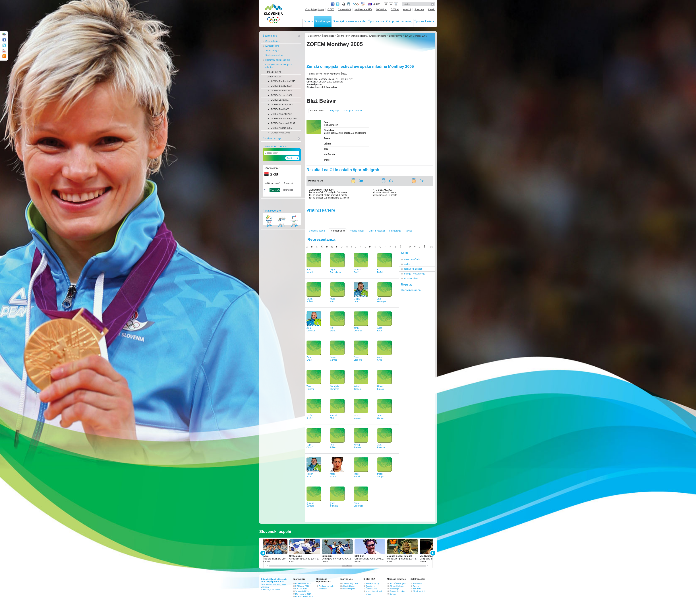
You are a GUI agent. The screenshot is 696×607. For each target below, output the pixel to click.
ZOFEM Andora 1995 (281, 128)
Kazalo (431, 9)
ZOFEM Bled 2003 (280, 109)
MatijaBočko (309, 300)
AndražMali (333, 417)
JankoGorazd (333, 358)
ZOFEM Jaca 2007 (280, 100)
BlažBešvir (380, 271)
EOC (362, 4)
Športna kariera (424, 21)
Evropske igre (272, 46)
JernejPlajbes (357, 446)
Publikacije (394, 589)
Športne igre (323, 21)
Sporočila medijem (397, 583)
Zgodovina (370, 586)
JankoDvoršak (358, 329)
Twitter (337, 4)
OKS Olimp (381, 9)
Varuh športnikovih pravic (374, 592)
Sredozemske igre (274, 55)
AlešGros (379, 358)
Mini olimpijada (348, 589)
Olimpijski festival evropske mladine (278, 66)
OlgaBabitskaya (335, 271)
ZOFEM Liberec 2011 (281, 90)
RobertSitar (309, 475)
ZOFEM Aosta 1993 (280, 132)
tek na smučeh (411, 278)
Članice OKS (344, 9)
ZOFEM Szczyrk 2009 (281, 95)
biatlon (407, 264)
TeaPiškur (333, 446)
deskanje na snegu (413, 269)
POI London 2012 (303, 583)
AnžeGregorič (358, 358)
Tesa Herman (310, 387)
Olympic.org (356, 4)
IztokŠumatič (334, 504)
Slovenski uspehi (316, 231)
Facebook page (333, 4)
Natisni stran (396, 4)
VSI (431, 246)
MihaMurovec (358, 417)
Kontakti (407, 9)
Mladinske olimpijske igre (277, 60)
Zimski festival (274, 76)
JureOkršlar (380, 417)
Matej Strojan (380, 475)
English (376, 4)
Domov (308, 21)
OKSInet (395, 9)
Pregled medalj (356, 231)
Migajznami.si (419, 591)
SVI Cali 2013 (301, 589)
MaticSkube (333, 475)
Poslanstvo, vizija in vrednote (327, 587)
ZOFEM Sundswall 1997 (283, 123)
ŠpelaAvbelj (309, 271)
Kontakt (393, 594)
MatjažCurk (357, 300)
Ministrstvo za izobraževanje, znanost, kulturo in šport (349, 4)
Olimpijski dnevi (349, 586)
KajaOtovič (309, 446)
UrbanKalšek (380, 387)
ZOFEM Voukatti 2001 (282, 114)
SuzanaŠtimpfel (310, 504)
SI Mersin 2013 (301, 591)
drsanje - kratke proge (414, 273)
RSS (4, 56)
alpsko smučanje (412, 259)
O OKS (331, 9)
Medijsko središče (363, 9)
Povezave (419, 9)
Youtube (4, 51)
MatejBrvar (332, 300)
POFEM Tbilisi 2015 (304, 596)
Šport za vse (376, 21)
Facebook (417, 583)
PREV (263, 553)
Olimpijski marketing (399, 21)
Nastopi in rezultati (352, 110)
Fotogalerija (395, 231)
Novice (408, 231)
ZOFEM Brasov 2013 (281, 86)
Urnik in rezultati (377, 231)
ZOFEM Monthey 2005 (282, 104)
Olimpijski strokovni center (349, 21)
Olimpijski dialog (396, 586)
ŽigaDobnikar (311, 329)
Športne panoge (272, 138)
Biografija (334, 110)
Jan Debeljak (381, 300)
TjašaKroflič (309, 417)
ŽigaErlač (309, 358)
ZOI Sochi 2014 (302, 586)
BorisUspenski (358, 504)
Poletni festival (274, 72)
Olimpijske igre (272, 41)
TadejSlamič (357, 475)
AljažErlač (379, 329)
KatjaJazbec (357, 387)
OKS (317, 36)
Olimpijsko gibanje (314, 9)
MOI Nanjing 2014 (303, 594)
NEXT (432, 553)
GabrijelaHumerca (334, 387)
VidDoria (332, 329)
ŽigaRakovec (381, 446)
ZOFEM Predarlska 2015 (283, 81)
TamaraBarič (357, 271)
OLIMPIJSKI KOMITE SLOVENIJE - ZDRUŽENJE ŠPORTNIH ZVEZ (273, 14)
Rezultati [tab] (406, 284)
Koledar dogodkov (350, 583)
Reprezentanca (337, 231)
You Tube (417, 589)
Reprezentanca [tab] (411, 290)
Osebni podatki (317, 110)
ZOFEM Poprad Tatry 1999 (284, 118)
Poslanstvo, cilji (372, 583)
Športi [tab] (405, 252)
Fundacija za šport (344, 4)
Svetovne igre (272, 50)
